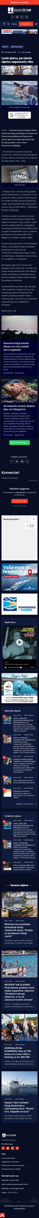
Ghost (30, 1206)
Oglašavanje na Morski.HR (10, 1162)
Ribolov (5, 47)
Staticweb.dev (19, 1208)
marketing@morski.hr (16, 1189)
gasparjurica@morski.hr (20, 1184)
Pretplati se (26, 24)
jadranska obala (16, 47)
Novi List (14, 210)
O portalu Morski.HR (8, 1158)
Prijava (14, 24)
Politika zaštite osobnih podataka (13, 1165)
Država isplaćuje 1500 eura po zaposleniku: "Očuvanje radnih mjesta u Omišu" (23, 867)
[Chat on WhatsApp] (19, 442)
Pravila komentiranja (10, 478)
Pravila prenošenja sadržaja (11, 1169)
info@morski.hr (14, 1180)
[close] (36, 2)
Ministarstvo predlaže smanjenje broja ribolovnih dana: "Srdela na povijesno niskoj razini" (18, 930)
